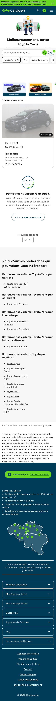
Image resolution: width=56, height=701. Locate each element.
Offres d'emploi (28, 674)
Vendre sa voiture (27, 658)
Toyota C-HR (13, 396)
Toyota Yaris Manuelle (17, 346)
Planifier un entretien (28, 664)
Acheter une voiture (28, 653)
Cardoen (6, 425)
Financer (5, 2)
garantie (27, 504)
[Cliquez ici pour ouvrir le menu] (51, 10)
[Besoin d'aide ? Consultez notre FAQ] (44, 10)
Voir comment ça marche (28, 217)
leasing (36, 2)
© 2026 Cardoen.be (28, 695)
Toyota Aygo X (13, 363)
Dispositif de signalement (28, 684)
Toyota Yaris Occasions (18, 329)
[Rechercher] (44, 52)
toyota (36, 425)
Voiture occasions (21, 425)
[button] (18, 60)
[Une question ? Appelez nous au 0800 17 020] (38, 10)
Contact (28, 669)
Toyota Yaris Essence (17, 304)
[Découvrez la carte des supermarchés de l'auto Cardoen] (28, 554)
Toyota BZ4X (13, 391)
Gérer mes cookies (28, 679)
